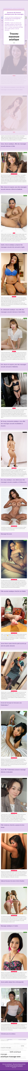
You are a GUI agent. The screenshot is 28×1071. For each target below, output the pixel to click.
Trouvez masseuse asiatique (14, 36)
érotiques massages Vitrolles (9, 1059)
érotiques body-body (5, 1050)
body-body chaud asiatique (22, 1050)
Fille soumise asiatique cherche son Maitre (13, 591)
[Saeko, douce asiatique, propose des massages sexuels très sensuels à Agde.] (14, 214)
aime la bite (21, 1044)
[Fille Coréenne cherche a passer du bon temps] (14, 795)
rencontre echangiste (22, 1039)
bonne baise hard (14, 1047)
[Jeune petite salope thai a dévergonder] (14, 951)
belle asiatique (23, 1056)
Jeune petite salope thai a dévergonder (12, 982)
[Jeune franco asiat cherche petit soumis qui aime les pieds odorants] (14, 615)
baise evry (19, 1054)
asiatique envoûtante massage (12, 1054)
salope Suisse (9, 1039)
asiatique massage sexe (11, 1056)
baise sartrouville (11, 1043)
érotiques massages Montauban (17, 1048)
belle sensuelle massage (14, 1044)
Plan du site (14, 1067)
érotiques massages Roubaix (7, 1048)
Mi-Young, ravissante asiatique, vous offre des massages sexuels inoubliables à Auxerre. (13, 424)
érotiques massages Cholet (5, 1052)
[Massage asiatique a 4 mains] (14, 901)
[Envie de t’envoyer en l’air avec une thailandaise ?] (14, 671)
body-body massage (13, 1050)
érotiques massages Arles (5, 1058)
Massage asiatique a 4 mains (9, 926)
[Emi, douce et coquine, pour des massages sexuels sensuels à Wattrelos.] (14, 334)
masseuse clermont (20, 1058)
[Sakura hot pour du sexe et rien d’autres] (14, 851)
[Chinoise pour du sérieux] (14, 1005)
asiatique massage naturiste (5, 1044)
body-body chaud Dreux (13, 1058)
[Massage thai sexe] (14, 507)
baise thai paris (17, 1043)
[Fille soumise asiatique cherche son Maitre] (14, 559)
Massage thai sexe (6, 534)
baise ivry (18, 1047)
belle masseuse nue (23, 1043)
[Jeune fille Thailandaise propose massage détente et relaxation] (14, 734)
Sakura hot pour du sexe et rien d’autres (12, 881)
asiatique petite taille (4, 1043)
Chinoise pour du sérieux (8, 1034)
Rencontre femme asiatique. (19, 1064)
